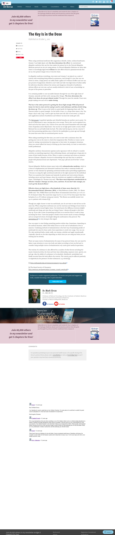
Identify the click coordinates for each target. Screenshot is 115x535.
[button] (109, 6)
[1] (49, 199)
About (64, 7)
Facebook (20, 45)
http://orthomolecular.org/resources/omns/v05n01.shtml (48, 263)
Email (19, 51)
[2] (69, 258)
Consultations (55, 7)
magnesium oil (33, 219)
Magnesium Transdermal (88, 532)
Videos (72, 7)
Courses (44, 7)
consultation (57, 355)
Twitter (19, 48)
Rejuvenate (35, 120)
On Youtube (61, 304)
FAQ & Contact (80, 6)
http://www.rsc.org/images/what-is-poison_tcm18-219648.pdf (48, 269)
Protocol (28, 7)
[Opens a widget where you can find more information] (108, 532)
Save (20, 57)
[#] (8, 6)
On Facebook (50, 304)
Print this (20, 54)
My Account (56, 532)
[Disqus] (57, 381)
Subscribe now (57, 281)
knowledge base (72, 355)
